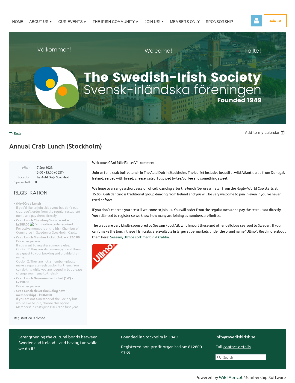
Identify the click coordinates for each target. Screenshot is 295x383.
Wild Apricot (231, 377)
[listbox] (265, 132)
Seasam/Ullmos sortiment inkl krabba (139, 237)
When (26, 167)
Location (24, 177)
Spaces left (22, 182)
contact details (237, 346)
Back (17, 133)
